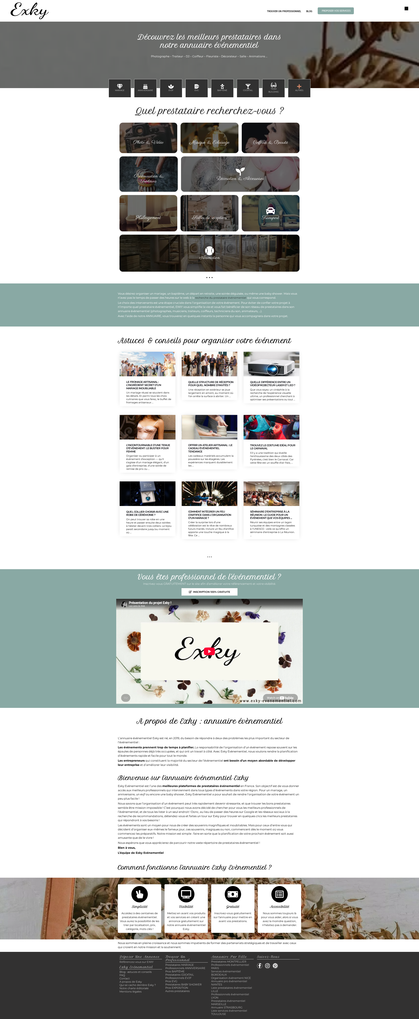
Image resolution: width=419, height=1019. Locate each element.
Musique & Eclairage (209, 142)
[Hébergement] (148, 210)
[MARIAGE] (119, 86)
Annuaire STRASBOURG (226, 1007)
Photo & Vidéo (148, 142)
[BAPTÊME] (222, 86)
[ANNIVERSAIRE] (145, 86)
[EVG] (196, 86)
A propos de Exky (130, 981)
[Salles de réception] (209, 210)
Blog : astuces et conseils (135, 971)
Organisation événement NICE (231, 978)
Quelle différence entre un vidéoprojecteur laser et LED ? (272, 384)
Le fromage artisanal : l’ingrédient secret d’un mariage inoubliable (143, 385)
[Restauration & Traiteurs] (148, 169)
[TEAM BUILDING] (273, 85)
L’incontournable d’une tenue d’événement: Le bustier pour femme (148, 448)
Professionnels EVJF (178, 978)
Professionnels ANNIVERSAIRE (185, 968)
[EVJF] (171, 86)
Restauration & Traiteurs (148, 178)
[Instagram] (267, 966)
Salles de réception (209, 218)
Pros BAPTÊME (175, 971)
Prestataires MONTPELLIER (228, 961)
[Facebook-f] (260, 966)
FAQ (122, 975)
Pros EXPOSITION (176, 987)
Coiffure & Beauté (270, 142)
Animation (209, 257)
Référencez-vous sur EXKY (136, 961)
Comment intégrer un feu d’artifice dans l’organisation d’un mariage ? (209, 514)
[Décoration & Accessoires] (240, 171)
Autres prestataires (177, 991)
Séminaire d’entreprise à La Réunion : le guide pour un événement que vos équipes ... (271, 514)
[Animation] (209, 250)
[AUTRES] (299, 86)
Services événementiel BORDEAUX (226, 973)
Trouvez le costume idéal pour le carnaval (272, 447)
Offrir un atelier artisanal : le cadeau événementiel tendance (210, 448)
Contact (124, 978)
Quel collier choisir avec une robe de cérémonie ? (147, 513)
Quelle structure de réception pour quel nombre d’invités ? (211, 384)
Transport (270, 218)
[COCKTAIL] (248, 86)
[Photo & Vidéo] (148, 135)
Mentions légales (130, 991)
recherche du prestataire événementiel (220, 297)
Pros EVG (171, 981)
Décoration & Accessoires (240, 178)
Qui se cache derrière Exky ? (137, 985)
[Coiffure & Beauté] (270, 135)
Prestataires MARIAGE (179, 964)
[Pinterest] (275, 966)
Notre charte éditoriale (134, 988)
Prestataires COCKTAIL (179, 974)
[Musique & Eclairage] (209, 135)
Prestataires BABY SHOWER (183, 984)
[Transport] (270, 210)
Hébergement (148, 218)
